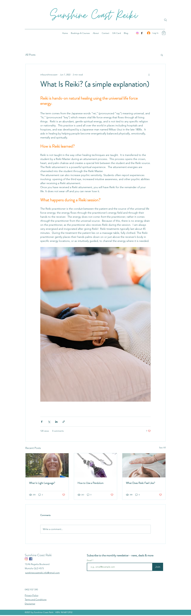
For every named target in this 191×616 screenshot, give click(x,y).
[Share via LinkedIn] (56, 421)
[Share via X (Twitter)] (49, 421)
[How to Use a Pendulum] (95, 465)
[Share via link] (63, 421)
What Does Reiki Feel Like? (140, 483)
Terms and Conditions (35, 599)
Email (89, 560)
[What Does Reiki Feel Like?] (143, 465)
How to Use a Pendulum (91, 483)
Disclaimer (30, 603)
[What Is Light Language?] (47, 465)
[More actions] (149, 75)
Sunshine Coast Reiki (93, 15)
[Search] (165, 20)
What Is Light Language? (42, 483)
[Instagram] (137, 33)
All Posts (30, 54)
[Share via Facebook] (41, 421)
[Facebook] (141, 33)
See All (162, 447)
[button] (163, 33)
